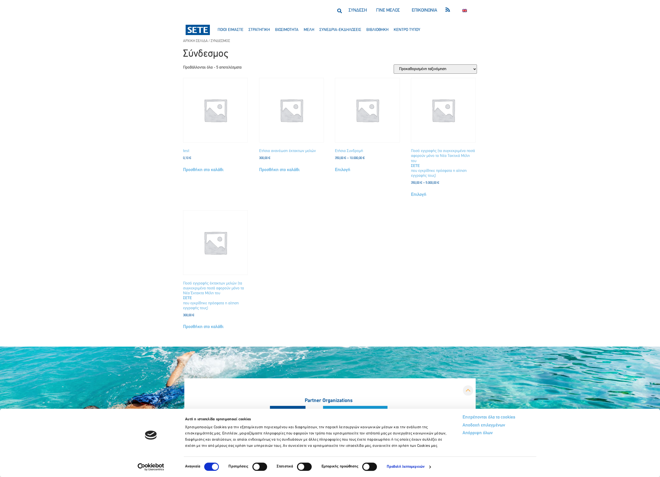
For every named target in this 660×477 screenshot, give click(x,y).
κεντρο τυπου (407, 30)
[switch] (259, 467)
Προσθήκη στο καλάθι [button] (203, 170)
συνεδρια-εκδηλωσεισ (340, 30)
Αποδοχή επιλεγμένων (484, 425)
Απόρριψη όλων (478, 433)
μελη (309, 30)
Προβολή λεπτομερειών (406, 467)
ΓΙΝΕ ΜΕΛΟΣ (388, 10)
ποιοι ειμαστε (230, 30)
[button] (339, 10)
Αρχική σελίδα (195, 41)
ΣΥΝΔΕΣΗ (358, 10)
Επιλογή (342, 170)
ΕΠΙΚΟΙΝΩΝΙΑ (424, 10)
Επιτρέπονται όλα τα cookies (489, 417)
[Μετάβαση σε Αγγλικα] (464, 10)
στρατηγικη (259, 30)
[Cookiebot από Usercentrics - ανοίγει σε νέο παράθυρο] (151, 467)
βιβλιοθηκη (377, 30)
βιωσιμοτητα (287, 30)
